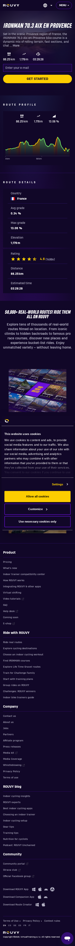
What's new (10, 568)
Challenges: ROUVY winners (19, 691)
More (16, 45)
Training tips (10, 833)
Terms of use (10, 777)
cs (9, 925)
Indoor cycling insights (16, 796)
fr (24, 925)
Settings (57, 484)
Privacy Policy (11, 771)
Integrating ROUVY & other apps (22, 586)
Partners (8, 734)
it (29, 925)
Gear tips (8, 826)
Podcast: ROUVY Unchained (19, 845)
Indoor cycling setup (15, 820)
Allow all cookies (37, 496)
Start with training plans (18, 679)
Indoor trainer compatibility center (24, 574)
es (19, 925)
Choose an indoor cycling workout (23, 654)
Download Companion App (18, 897)
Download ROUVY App (15, 889)
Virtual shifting (12, 592)
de (14, 925)
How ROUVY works (13, 580)
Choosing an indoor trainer (19, 814)
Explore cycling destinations (20, 648)
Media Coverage (12, 759)
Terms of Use (10, 921)
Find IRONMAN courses (16, 660)
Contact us (9, 716)
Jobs (5, 728)
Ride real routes (12, 642)
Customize (35, 509)
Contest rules (52, 921)
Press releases (12, 746)
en (4, 925)
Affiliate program (13, 740)
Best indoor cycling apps (17, 808)
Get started (37, 79)
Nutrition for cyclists (15, 839)
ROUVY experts (12, 802)
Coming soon (10, 617)
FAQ (5, 605)
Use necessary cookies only (38, 521)
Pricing (7, 562)
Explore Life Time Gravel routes (22, 666)
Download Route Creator (17, 904)
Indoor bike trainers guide (18, 697)
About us (8, 722)
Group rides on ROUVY (16, 685)
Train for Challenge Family (19, 673)
